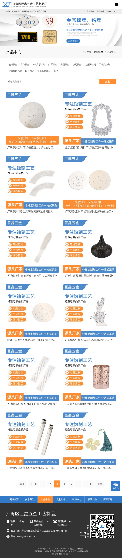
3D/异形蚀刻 (39, 64)
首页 (22, 483)
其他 (56, 70)
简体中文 (101, 11)
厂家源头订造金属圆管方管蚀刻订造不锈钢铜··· (32, 468)
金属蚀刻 (65, 64)
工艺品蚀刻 (104, 64)
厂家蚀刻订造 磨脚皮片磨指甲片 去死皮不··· (32, 275)
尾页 (100, 483)
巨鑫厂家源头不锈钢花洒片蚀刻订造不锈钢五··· (32, 339)
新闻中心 (76, 499)
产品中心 (111, 51)
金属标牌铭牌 (15, 70)
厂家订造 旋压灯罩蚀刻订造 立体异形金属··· (89, 275)
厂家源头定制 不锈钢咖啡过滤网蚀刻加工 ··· (89, 211)
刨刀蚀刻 (29, 70)
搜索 (107, 81)
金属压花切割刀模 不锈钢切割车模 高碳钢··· (89, 147)
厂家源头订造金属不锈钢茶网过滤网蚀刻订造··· (32, 211)
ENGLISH (111, 11)
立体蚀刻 (25, 64)
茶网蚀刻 (77, 64)
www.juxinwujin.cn (26, 536)
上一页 (33, 483)
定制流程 (61, 499)
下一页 (88, 483)
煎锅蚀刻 (13, 64)
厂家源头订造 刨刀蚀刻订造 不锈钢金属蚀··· (32, 403)
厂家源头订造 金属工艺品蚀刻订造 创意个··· (89, 339)
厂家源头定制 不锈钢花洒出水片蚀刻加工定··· (32, 147)
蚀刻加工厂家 (49, 551)
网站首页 (98, 51)
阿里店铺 (107, 499)
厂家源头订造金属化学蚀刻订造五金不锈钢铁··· (89, 468)
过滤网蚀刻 (90, 64)
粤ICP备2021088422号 (61, 554)
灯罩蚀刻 (52, 64)
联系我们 (92, 499)
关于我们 (29, 499)
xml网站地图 (82, 551)
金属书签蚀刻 (44, 70)
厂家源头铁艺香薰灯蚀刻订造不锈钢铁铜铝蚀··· (89, 403)
